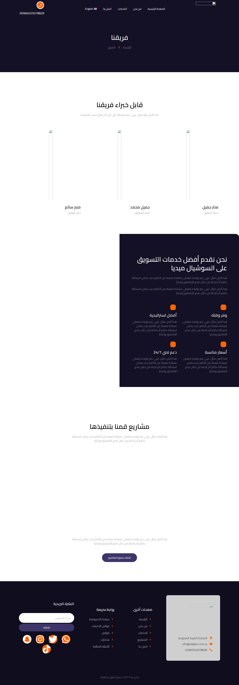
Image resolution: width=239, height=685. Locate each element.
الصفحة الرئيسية (156, 8)
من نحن (137, 8)
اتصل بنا (107, 8)
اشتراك (46, 627)
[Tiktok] (46, 649)
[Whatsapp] (66, 639)
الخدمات (122, 8)
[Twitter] (53, 639)
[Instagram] (40, 639)
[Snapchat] (27, 639)
